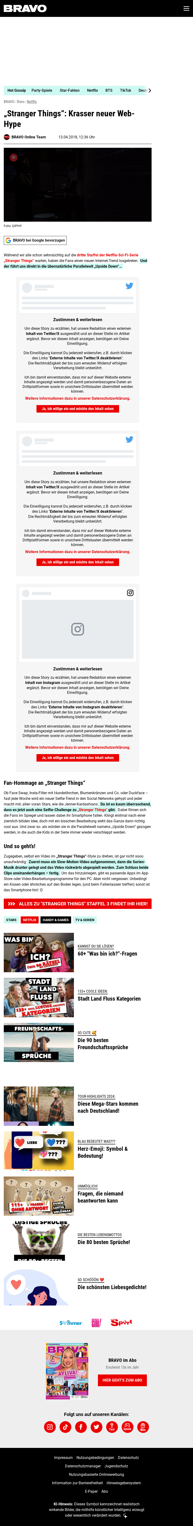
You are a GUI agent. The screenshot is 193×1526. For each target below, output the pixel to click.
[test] (112, 1427)
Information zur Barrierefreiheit (77, 1483)
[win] (143, 1427)
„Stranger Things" (92, 810)
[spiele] (127, 1427)
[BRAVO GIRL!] (96, 1323)
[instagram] (50, 1427)
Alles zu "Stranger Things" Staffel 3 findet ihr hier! (83, 904)
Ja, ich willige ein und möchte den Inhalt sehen (78, 408)
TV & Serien (84, 920)
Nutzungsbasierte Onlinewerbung (96, 1474)
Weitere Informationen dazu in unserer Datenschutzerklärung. (77, 398)
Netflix (32, 101)
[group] (76, 90)
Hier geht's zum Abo (122, 1380)
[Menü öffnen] (186, 8)
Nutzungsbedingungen (95, 1457)
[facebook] (81, 1427)
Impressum (63, 1457)
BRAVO (9, 101)
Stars (20, 101)
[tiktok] (65, 1427)
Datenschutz (128, 1457)
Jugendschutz (116, 1466)
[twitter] (96, 1427)
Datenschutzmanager (83, 1466)
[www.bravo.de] (25, 8)
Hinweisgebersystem (124, 1483)
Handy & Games (56, 920)
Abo (104, 1491)
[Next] (147, 90)
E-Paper (91, 1491)
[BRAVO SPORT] (122, 1323)
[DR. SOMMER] (70, 1323)
